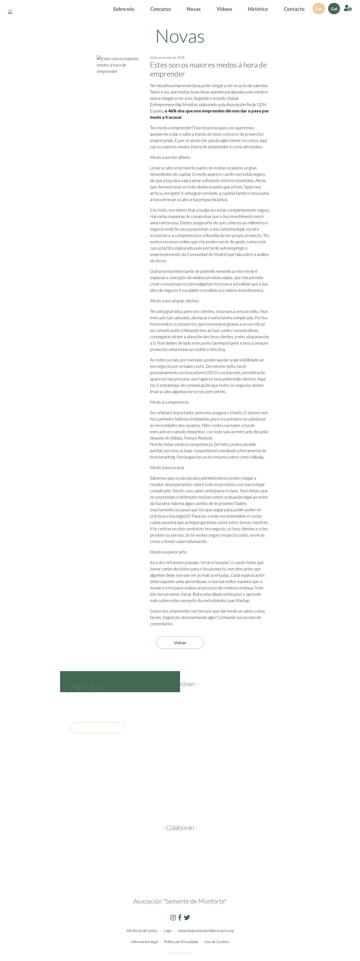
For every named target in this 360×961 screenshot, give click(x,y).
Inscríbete (98, 727)
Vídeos (224, 9)
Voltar (180, 642)
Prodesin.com (180, 952)
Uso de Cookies (217, 941)
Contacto (294, 9)
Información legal (144, 941)
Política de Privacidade (181, 941)
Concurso (160, 9)
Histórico (258, 9)
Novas (194, 9)
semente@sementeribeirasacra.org (205, 930)
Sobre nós (123, 9)
